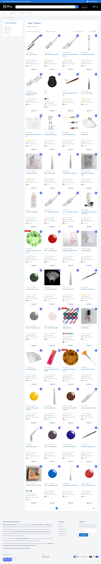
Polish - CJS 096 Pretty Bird (50, 250)
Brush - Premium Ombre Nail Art (51, 54)
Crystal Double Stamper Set (50, 134)
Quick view (33, 69)
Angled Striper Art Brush (31, 446)
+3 (74, 333)
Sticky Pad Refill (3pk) (86, 250)
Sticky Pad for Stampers (31, 173)
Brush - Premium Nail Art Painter (88, 408)
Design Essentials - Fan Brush (87, 369)
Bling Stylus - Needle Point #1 (87, 289)
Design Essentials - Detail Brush (70, 173)
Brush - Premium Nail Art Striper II (70, 211)
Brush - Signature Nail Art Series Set (70, 93)
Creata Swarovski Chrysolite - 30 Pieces (33, 251)
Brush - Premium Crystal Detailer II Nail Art (70, 55)
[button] (41, 35)
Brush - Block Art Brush (49, 408)
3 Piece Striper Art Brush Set (69, 134)
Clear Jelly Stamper (49, 132)
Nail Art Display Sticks (31, 369)
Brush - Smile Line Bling (31, 54)
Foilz (45, 93)
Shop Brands (12, 13)
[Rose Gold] (27, 491)
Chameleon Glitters (67, 327)
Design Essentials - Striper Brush (70, 485)
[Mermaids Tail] (69, 333)
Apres (27, 209)
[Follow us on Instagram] (45, 557)
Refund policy (61, 531)
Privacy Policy (61, 535)
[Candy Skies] (65, 333)
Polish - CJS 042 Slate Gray (50, 446)
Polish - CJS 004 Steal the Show (33, 327)
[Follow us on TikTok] (48, 557)
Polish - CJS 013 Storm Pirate (69, 446)
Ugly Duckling (47, 52)
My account (84, 7)
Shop (4, 13)
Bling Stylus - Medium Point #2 (88, 446)
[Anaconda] (63, 333)
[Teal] (31, 491)
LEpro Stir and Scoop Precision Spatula (51, 370)
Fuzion (45, 91)
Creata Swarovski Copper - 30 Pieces (69, 370)
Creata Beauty (29, 248)
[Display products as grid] (93, 31)
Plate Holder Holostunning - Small (33, 485)
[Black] (45, 98)
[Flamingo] (67, 333)
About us (60, 526)
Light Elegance (29, 52)
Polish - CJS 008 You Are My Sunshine (32, 408)
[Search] (77, 6)
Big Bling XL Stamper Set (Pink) (70, 250)
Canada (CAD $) (7, 554)
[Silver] (29, 491)
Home (4, 17)
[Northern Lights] (72, 333)
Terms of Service (62, 529)
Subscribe (83, 534)
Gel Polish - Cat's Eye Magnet (87, 54)
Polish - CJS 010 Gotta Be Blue (51, 485)
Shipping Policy (62, 533)
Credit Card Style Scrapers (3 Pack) (87, 174)
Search (60, 524)
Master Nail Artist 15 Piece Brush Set (33, 135)
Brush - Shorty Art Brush (68, 289)
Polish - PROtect (85, 327)
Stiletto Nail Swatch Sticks (50, 289)
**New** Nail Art (10, 17)
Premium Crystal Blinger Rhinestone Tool (31, 93)
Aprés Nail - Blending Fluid (32, 211)
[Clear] (47, 98)
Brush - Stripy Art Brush (86, 93)
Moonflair (65, 326)
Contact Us (21, 13)
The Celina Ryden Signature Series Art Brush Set (89, 212)
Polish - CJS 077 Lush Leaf (32, 289)
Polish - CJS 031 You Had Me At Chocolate (70, 408)
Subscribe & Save (93, 1)
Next (93, 508)
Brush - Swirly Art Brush (49, 173)
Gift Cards (29, 13)
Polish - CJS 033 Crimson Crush (88, 485)
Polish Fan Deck (84, 134)
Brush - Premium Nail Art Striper (51, 211)
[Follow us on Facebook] (43, 557)
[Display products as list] (95, 31)
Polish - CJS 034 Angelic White (51, 327)
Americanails (29, 132)
